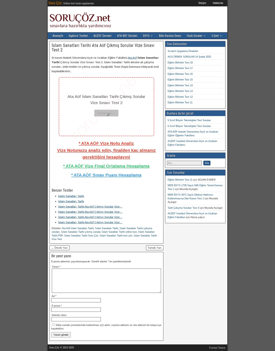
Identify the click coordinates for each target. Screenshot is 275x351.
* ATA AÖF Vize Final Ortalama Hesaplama (106, 166)
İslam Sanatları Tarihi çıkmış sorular (80, 231)
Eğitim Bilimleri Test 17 (180, 68)
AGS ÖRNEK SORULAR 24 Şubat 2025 (189, 56)
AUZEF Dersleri (102, 36)
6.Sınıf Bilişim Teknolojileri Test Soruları (189, 126)
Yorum (56, 266)
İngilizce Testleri (78, 36)
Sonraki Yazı (155, 247)
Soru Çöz (55, 3)
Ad (54, 296)
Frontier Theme (217, 348)
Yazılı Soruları (194, 36)
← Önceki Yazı (59, 247)
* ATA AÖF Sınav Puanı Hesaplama (106, 174)
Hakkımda (218, 3)
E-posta (57, 305)
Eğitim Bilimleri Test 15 (180, 79)
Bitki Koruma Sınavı (170, 36)
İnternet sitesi (59, 315)
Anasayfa (58, 36)
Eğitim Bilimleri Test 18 (180, 62)
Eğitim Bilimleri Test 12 (180, 96)
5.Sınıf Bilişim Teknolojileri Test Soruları (189, 120)
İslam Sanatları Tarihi (106, 228)
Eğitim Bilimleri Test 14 (180, 85)
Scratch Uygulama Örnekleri (183, 51)
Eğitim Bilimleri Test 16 (180, 74)
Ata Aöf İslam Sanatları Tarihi (78, 228)
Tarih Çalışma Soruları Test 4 (183, 207)
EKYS (146, 36)
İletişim (202, 3)
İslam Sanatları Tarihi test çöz (116, 235)
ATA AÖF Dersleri (127, 36)
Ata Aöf (132, 57)
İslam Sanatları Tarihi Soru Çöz (81, 235)
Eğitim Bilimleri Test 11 (180, 102)
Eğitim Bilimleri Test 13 (180, 91)
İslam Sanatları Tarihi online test (119, 231)
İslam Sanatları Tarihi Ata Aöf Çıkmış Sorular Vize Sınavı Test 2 (103, 47)
